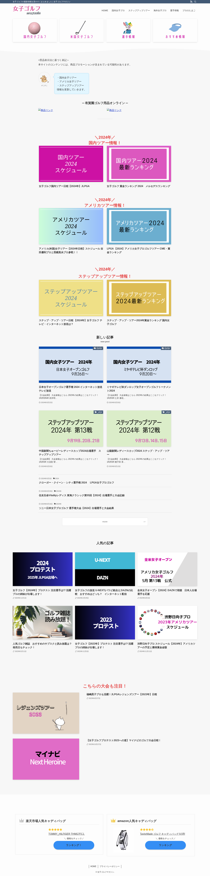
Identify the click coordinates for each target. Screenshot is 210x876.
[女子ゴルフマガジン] (27, 10)
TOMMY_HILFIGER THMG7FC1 (66, 834)
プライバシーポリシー (110, 866)
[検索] (195, 1)
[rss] (191, 1)
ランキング (165, 845)
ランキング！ (74, 845)
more (104, 521)
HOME (93, 866)
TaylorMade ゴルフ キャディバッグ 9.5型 (162, 834)
